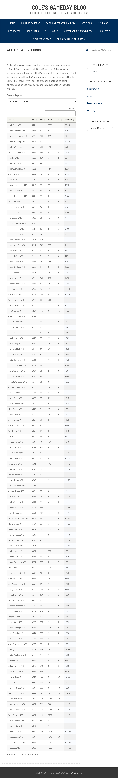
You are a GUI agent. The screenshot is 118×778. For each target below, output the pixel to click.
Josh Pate (104, 31)
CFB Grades (14, 31)
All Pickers (51, 31)
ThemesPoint (75, 773)
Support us (93, 88)
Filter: (72, 108)
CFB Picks (86, 23)
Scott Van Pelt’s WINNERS (78, 31)
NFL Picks (103, 23)
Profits (68, 120)
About (90, 95)
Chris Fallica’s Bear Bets (71, 39)
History (91, 110)
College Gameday (30, 23)
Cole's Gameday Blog (59, 7)
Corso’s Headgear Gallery (60, 23)
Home (12, 23)
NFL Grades (33, 31)
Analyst (11, 120)
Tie (59, 120)
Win (41, 120)
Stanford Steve (42, 39)
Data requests (94, 103)
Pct (33, 120)
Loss (50, 120)
